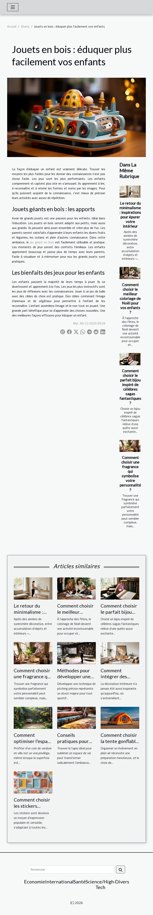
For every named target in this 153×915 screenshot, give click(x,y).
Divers (25, 26)
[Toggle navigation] (12, 7)
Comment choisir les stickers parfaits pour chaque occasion (32, 809)
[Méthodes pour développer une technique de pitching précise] (76, 652)
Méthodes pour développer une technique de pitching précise (74, 679)
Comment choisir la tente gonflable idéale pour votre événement (119, 744)
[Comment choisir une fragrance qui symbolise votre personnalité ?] (130, 446)
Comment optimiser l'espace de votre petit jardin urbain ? (33, 744)
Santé (80, 881)
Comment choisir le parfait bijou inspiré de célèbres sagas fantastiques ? (130, 386)
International (59, 881)
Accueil (11, 26)
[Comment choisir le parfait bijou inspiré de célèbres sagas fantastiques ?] (130, 359)
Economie (34, 881)
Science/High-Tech (101, 884)
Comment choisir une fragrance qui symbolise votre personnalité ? (130, 473)
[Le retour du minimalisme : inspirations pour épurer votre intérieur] (130, 192)
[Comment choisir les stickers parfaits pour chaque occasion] (33, 782)
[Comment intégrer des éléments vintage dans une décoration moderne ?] (120, 652)
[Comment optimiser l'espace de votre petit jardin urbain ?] (33, 717)
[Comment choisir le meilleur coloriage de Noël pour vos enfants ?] (130, 273)
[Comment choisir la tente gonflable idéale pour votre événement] (120, 717)
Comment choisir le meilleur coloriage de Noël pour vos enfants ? (130, 298)
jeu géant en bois (42, 242)
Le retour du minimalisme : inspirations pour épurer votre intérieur (130, 214)
